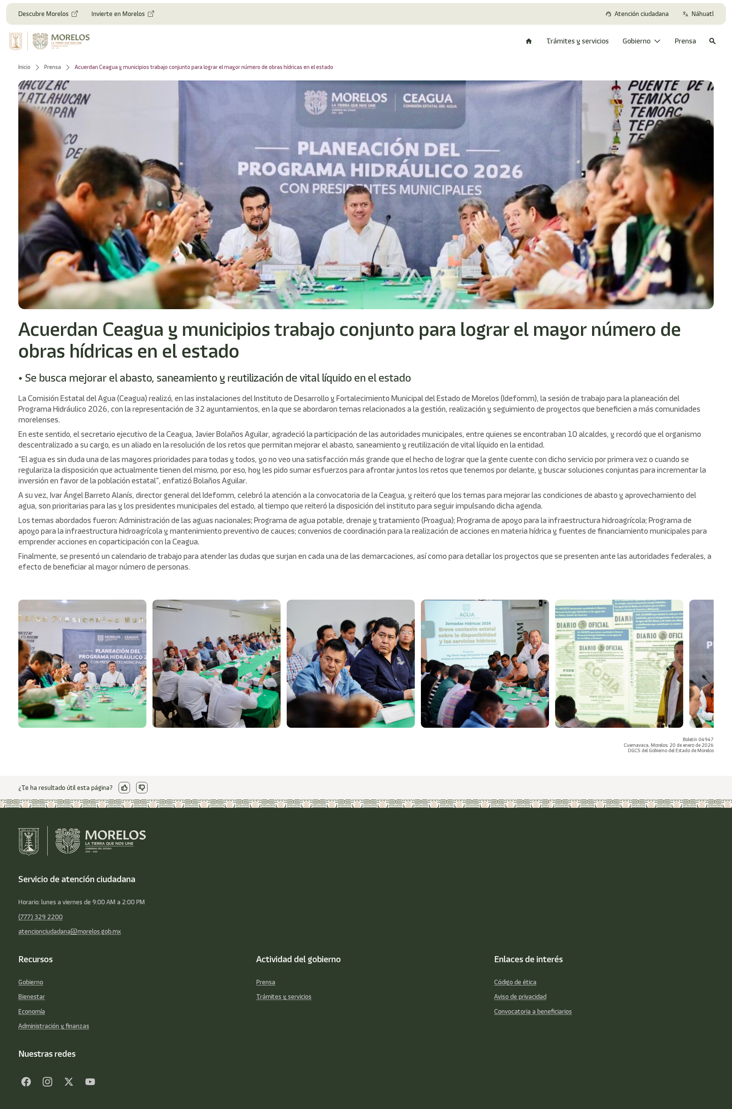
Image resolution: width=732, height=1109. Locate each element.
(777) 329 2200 (40, 917)
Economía (31, 1011)
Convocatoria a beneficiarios (533, 1011)
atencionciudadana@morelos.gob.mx (69, 931)
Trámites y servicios (283, 996)
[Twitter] (68, 1081)
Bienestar (31, 996)
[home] (57, 41)
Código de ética (515, 982)
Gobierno (30, 982)
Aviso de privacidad (520, 996)
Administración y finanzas (53, 1025)
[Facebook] (26, 1081)
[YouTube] (90, 1081)
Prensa (265, 982)
